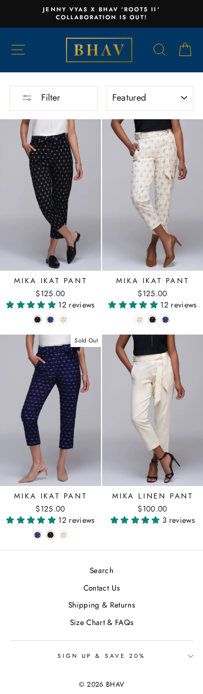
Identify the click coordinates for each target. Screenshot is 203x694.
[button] (32, 304)
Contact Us (101, 587)
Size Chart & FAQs (102, 622)
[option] (101, 14)
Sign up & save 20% (101, 656)
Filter (49, 97)
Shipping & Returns (101, 604)
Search (101, 570)
